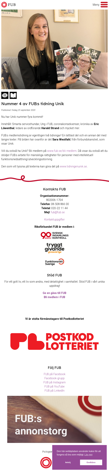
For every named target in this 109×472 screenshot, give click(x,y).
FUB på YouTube (54, 386)
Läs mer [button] (88, 454)
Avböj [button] (68, 462)
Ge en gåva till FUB (54, 293)
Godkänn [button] (91, 462)
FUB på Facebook (54, 374)
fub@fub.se (58, 212)
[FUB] (8, 5)
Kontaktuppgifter (54, 219)
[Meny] (104, 5)
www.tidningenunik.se (73, 166)
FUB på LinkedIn (54, 390)
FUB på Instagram (54, 382)
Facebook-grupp (54, 378)
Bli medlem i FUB (54, 297)
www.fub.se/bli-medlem (61, 151)
